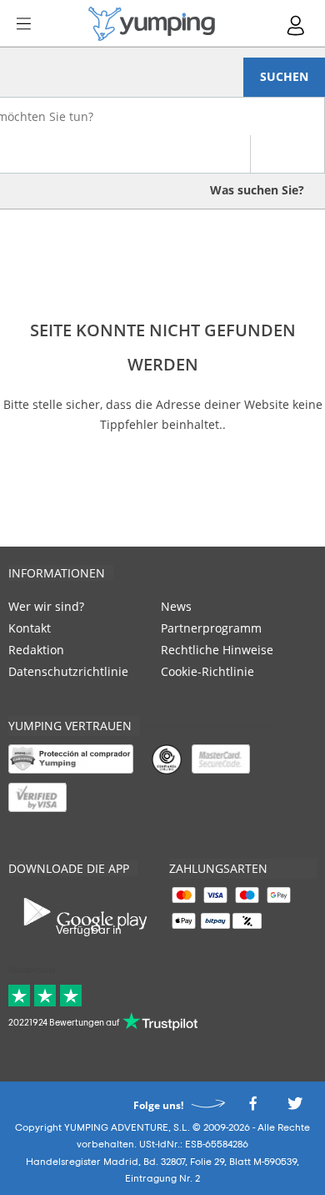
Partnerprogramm (211, 628)
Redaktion (36, 650)
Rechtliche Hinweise (217, 650)
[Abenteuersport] (152, 24)
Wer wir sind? (46, 606)
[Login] (296, 25)
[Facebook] (252, 1108)
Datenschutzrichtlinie (68, 671)
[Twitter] (295, 1108)
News (176, 606)
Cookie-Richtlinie (207, 671)
